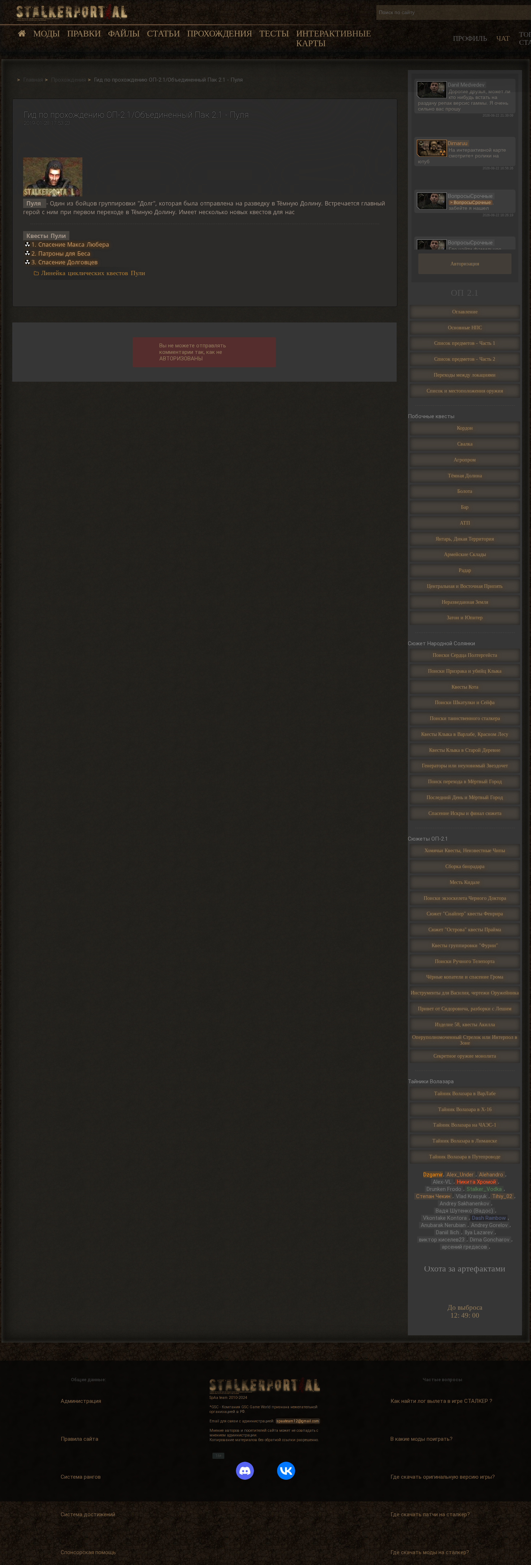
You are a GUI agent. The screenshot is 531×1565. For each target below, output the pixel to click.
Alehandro (491, 1174)
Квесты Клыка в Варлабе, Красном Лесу (464, 734)
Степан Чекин (433, 1196)
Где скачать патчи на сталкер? (430, 1514)
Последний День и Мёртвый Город (465, 797)
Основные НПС (465, 327)
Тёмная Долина (465, 475)
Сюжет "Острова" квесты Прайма (464, 929)
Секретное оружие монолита (464, 1056)
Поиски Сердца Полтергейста (465, 655)
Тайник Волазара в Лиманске (464, 1141)
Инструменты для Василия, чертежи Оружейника (465, 993)
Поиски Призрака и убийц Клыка (464, 671)
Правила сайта (79, 1439)
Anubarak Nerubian (443, 1225)
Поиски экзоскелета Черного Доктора (465, 898)
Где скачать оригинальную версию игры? (442, 1477)
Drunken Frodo (444, 1189)
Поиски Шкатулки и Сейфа (465, 702)
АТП (465, 523)
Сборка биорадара (464, 866)
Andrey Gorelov (489, 1225)
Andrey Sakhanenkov (464, 1203)
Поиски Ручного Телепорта (465, 961)
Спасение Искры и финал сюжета (464, 813)
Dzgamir (433, 1174)
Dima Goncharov (489, 1239)
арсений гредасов (464, 1247)
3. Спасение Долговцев (64, 262)
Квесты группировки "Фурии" (465, 945)
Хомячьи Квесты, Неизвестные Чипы (464, 850)
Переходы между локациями (465, 375)
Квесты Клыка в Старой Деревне (464, 750)
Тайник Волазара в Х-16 (465, 1109)
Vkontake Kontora (445, 1218)
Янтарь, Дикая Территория (465, 539)
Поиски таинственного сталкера (465, 718)
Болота (464, 491)
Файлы (124, 33)
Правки (84, 33)
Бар (465, 507)
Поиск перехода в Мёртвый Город (465, 781)
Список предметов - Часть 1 (464, 343)
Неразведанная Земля (465, 602)
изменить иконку (431, 89)
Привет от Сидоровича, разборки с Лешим (464, 1008)
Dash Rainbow (489, 1218)
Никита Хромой (476, 1182)
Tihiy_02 (502, 1196)
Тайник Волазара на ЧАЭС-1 (464, 1125)
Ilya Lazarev (479, 1232)
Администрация (81, 1401)
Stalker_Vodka (484, 1189)
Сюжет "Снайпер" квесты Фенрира (465, 913)
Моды (46, 33)
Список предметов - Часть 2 (464, 359)
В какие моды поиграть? (421, 1439)
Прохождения (219, 33)
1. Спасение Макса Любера (70, 245)
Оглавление (465, 312)
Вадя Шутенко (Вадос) (464, 1211)
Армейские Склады (465, 554)
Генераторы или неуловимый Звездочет (465, 765)
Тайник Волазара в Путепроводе (464, 1156)
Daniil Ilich (447, 1232)
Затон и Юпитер (465, 617)
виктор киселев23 (442, 1239)
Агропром (465, 460)
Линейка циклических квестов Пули (93, 273)
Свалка (464, 444)
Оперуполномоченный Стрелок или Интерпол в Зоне (464, 1040)
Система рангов (81, 1477)
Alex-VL (442, 1182)
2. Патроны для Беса (60, 253)
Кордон (465, 428)
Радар (465, 570)
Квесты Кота (465, 687)
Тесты (274, 33)
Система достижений (88, 1514)
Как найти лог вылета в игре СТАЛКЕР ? (441, 1401)
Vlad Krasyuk (471, 1196)
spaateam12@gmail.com (298, 1421)
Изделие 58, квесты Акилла (465, 1024)
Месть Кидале (465, 882)
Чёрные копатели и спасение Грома (464, 977)
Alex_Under (460, 1174)
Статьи (163, 33)
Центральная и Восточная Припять (464, 586)
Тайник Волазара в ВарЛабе (465, 1093)
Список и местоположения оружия (465, 391)
